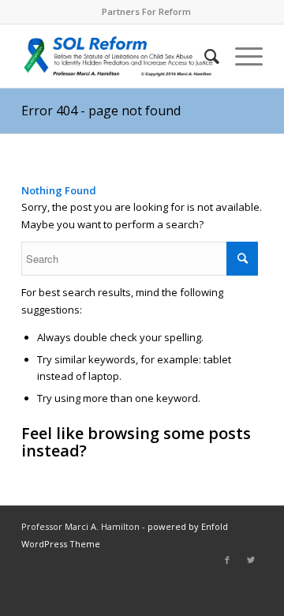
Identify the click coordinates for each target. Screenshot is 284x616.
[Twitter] (251, 560)
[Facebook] (227, 560)
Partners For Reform (146, 11)
